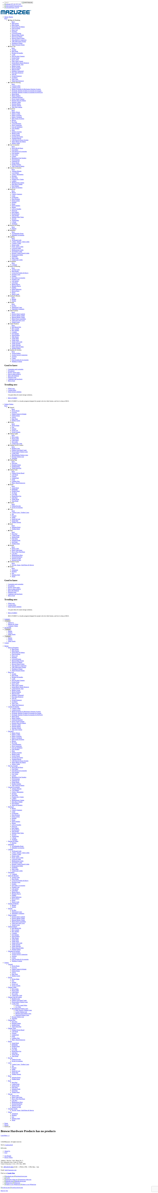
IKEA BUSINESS (13, 376)
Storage (10, 908)
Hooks (10, 1041)
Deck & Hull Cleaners (18, 56)
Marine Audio (16, 133)
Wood (13, 576)
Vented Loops (16, 322)
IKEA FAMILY (12, 398)
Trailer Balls (15, 338)
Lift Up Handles (16, 209)
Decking (14, 176)
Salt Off (14, 74)
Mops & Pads (16, 69)
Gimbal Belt (15, 478)
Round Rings (15, 214)
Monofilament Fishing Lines (20, 455)
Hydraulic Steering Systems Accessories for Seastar (26, 91)
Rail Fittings (15, 212)
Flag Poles (15, 178)
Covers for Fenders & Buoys (20, 273)
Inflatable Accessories (18, 235)
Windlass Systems (17, 361)
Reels (9, 1076)
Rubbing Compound (18, 71)
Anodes (14, 50)
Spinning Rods (16, 540)
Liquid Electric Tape (17, 64)
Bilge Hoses (15, 23)
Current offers (12, 390)
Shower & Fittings (17, 36)
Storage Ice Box (16, 560)
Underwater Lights (17, 260)
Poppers (14, 516)
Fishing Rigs (11, 1020)
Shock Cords (15, 294)
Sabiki (13, 517)
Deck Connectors (17, 125)
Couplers (14, 332)
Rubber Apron (16, 420)
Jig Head (14, 493)
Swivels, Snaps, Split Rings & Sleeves (23, 565)
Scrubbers (14, 77)
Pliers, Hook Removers (18, 483)
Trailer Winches (16, 345)
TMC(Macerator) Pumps (19, 41)
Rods (9, 1081)
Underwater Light (17, 443)
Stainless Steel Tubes (18, 217)
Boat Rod (14, 534)
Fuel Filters (15, 150)
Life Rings (15, 283)
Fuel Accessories (13, 766)
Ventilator (14, 223)
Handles (14, 202)
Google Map (11, 1173)
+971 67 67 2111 (8, 1167)
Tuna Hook (15, 501)
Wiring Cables (16, 143)
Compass (14, 264)
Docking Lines (16, 274)
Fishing (6, 404)
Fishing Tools (12, 1028)
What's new (11, 388)
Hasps (13, 204)
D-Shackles (15, 197)
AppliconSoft (9, 1145)
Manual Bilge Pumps (18, 35)
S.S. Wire (18, 1007)
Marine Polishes (16, 68)
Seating (14, 301)
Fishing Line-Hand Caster (19, 450)
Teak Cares (15, 79)
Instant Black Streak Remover (20, 63)
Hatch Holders (16, 205)
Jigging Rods (15, 537)
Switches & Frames (17, 136)
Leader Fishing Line (21, 1012)
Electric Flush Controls (18, 314)
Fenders (14, 276)
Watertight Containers (18, 309)
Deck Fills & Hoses (17, 148)
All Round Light (16, 240)
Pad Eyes (14, 210)
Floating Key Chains (18, 179)
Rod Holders (15, 186)
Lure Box (14, 553)
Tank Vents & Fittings (18, 166)
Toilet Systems (12, 915)
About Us (11, 622)
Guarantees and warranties (15, 369)
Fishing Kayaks (16, 506)
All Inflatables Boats (17, 233)
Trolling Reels (16, 529)
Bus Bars (14, 122)
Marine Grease (16, 66)
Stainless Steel (16, 575)
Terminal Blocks (16, 138)
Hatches (14, 228)
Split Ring (15, 497)
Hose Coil (15, 30)
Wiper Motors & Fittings (19, 141)
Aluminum (15, 570)
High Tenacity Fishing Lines (23, 1010)
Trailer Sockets (16, 343)
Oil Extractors (16, 159)
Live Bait (14, 494)
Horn (13, 130)
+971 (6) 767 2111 (15, 4)
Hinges (14, 207)
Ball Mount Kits (16, 327)
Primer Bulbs (15, 163)
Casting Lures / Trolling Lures (20, 512)
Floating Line (15, 279)
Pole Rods (15, 539)
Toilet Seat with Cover (18, 320)
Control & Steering (13, 706)
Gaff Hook (15, 475)
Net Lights (15, 442)
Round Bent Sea (16, 496)
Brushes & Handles (17, 53)
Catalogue (7, 629)
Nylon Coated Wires (21, 1005)
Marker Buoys (16, 284)
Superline (14, 458)
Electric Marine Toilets (18, 315)
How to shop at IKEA (14, 374)
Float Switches (16, 28)
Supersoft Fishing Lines (22, 1015)
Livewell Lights (16, 248)
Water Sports (11, 634)
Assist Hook (15, 488)
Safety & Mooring (13, 875)
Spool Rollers (16, 335)
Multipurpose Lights (17, 250)
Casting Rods (15, 535)
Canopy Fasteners (17, 194)
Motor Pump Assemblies (19, 319)
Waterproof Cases (17, 307)
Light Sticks (15, 440)
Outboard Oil (15, 161)
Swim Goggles (16, 432)
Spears (10, 1112)
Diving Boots (15, 411)
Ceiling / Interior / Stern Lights (20, 242)
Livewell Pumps (16, 33)
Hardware (11, 807)
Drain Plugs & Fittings (18, 27)
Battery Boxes (16, 112)
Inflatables (11, 844)
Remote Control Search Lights (20, 253)
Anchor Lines (16, 269)
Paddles (14, 287)
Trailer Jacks (15, 340)
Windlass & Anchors (14, 951)
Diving (10, 977)
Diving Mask (15, 425)
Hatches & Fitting (13, 841)
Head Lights (15, 438)
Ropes (13, 292)
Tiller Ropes (15, 337)
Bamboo (14, 571)
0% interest (11, 371)
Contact (6, 643)
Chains (14, 358)
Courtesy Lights (16, 243)
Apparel (10, 964)
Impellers (14, 31)
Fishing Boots (16, 415)
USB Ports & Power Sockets (20, 140)
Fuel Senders (15, 153)
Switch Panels (16, 135)
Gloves (14, 417)
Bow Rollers (15, 330)
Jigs (13, 514)
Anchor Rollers (16, 353)
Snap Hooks (15, 215)
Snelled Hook (16, 466)
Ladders (14, 181)
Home (6, 1123)
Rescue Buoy (15, 291)
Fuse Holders (15, 128)
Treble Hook (15, 499)
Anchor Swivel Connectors (19, 355)
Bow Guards (15, 328)
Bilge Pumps (15, 25)
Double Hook (16, 491)
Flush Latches (16, 200)
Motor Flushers (16, 95)
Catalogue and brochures (15, 379)
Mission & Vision (13, 624)
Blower (14, 120)
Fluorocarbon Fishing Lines (20, 452)
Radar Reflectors (16, 289)
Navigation (11, 872)
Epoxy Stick (15, 59)
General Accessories (14, 787)
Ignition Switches (17, 132)
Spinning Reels (16, 527)
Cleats (13, 196)
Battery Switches (16, 115)
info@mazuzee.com (16, 6)
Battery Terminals (17, 117)
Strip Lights (15, 258)
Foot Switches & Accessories (20, 360)
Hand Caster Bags (17, 550)
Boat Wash (15, 51)
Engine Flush (15, 58)
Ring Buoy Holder (17, 184)
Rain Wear (15, 419)
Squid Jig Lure (16, 519)
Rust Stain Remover (17, 72)
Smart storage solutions (14, 392)
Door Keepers (16, 199)
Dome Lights (15, 245)
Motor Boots (15, 94)
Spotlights (14, 256)
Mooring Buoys (16, 286)
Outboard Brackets (17, 97)
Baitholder (15, 489)
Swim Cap (15, 430)
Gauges (14, 156)
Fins (13, 427)
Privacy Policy (8, 1157)
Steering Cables (16, 102)
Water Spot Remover (18, 81)
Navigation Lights (17, 251)
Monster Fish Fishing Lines (23, 1013)
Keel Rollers (15, 333)
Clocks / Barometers (17, 174)
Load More (5, 1135)
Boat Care (11, 672)
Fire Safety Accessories (18, 278)
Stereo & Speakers (17, 187)
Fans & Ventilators (17, 127)
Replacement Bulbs (17, 255)
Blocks (14, 192)
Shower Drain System (18, 38)
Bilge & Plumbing (13, 647)
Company (7, 619)
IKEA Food (11, 381)
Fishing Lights (12, 987)
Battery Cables (16, 114)
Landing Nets (16, 481)
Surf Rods (15, 542)
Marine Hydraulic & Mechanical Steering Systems (26, 89)
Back (5, 18)
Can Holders (15, 173)
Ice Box (14, 306)
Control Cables (16, 86)
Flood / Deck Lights (17, 246)
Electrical (10, 731)
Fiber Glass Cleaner (17, 61)
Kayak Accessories (17, 507)
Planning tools (12, 377)
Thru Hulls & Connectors (19, 40)
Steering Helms (16, 104)
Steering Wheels (16, 105)
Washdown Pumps (17, 43)
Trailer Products (12, 926)
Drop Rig (14, 463)
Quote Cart (15, 7)
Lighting (10, 849)
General (14, 476)
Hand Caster (15, 548)
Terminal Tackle (12, 1108)
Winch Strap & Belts (18, 347)
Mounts (14, 299)
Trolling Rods (16, 543)
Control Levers (16, 87)
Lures (9, 1063)
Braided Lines (16, 448)
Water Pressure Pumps (18, 45)
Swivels (14, 219)
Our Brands (7, 627)
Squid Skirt (15, 520)
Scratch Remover (17, 76)
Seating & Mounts (13, 903)
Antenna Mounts (16, 171)
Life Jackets (15, 281)
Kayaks (10, 1058)
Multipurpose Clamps (18, 182)
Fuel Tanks (15, 155)
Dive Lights (15, 437)
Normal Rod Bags (17, 557)
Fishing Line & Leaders (15, 997)
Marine (6, 17)
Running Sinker (16, 465)
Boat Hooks (15, 271)
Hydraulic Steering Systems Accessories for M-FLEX (27, 92)
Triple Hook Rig (16, 468)
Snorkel (14, 429)
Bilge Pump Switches (18, 118)
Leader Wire (15, 453)
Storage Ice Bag (16, 558)
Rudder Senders (16, 164)
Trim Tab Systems (17, 107)
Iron (13, 573)
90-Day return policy (14, 372)
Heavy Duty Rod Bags (18, 552)
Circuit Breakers (16, 123)
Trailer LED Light (17, 342)
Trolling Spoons (16, 522)
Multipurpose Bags (17, 555)
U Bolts (14, 222)
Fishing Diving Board (18, 473)
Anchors (14, 356)
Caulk (13, 54)
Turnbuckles (15, 220)
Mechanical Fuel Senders (19, 158)
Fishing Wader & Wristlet (19, 414)
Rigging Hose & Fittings (19, 100)
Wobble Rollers (16, 348)
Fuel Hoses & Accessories (19, 151)
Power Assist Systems (18, 99)
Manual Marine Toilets (18, 317)
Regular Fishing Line (18, 456)
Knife (13, 479)
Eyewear (14, 412)
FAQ (5, 1153)
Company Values (13, 626)
